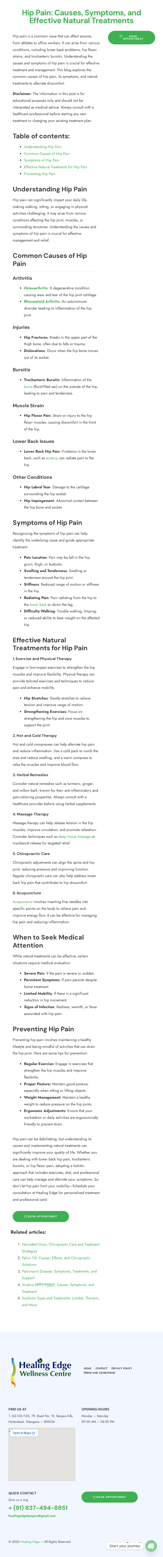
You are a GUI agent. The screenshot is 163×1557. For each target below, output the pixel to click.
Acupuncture (22, 901)
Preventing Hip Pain (39, 174)
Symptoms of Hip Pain (41, 160)
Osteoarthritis (36, 288)
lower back (38, 604)
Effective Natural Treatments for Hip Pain (55, 167)
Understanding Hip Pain (42, 147)
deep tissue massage (74, 836)
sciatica (51, 458)
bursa (28, 386)
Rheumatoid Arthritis (42, 301)
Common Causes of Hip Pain (47, 153)
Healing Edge (30, 1541)
